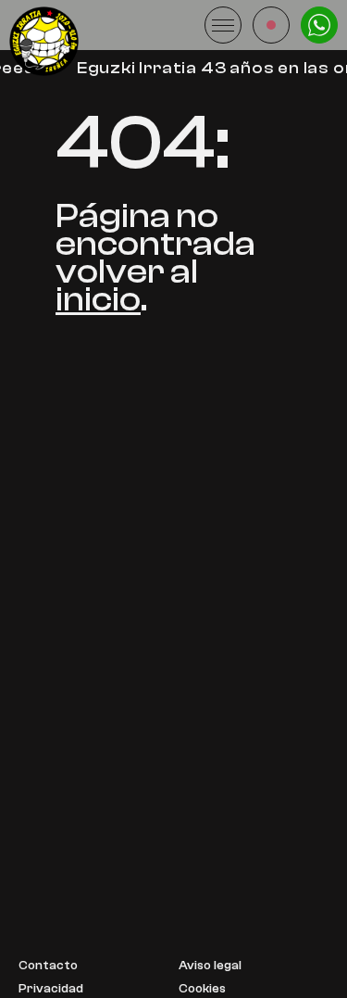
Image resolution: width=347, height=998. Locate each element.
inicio (98, 299)
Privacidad (51, 989)
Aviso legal (210, 966)
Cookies (202, 989)
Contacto (48, 966)
